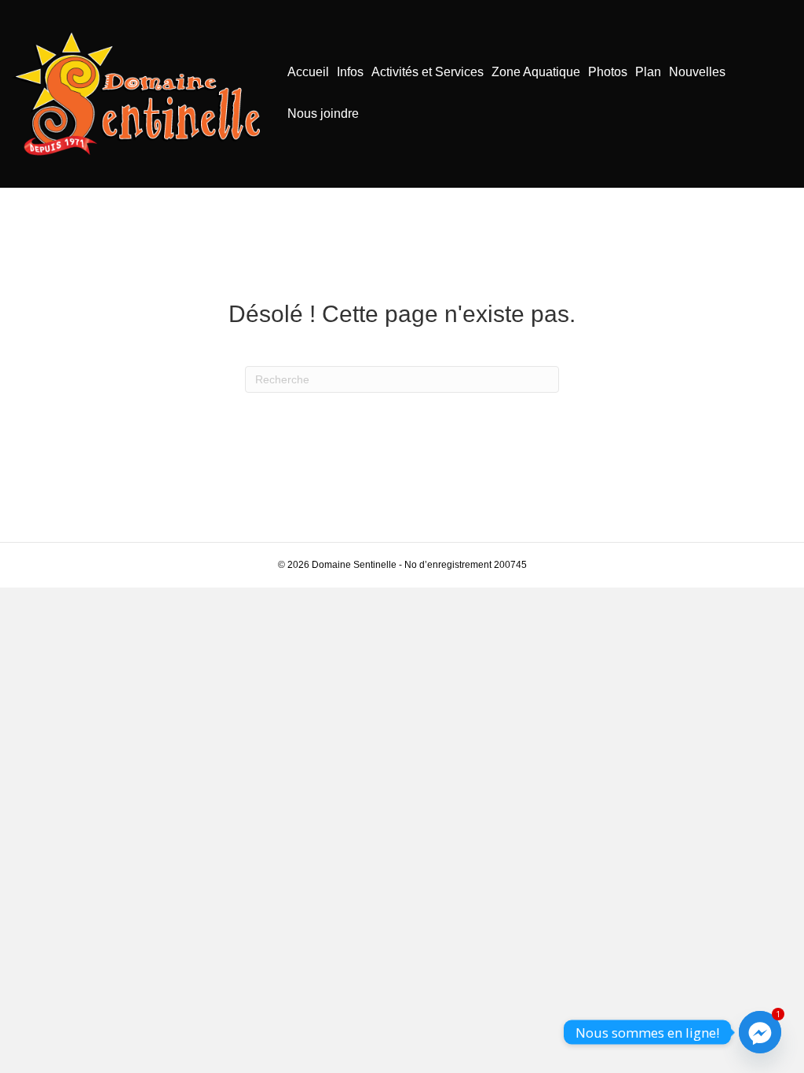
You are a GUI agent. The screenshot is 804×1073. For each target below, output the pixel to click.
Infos (350, 72)
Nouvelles (697, 72)
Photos (607, 72)
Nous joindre (323, 113)
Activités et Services (427, 72)
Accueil (308, 72)
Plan (648, 72)
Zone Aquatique (536, 72)
